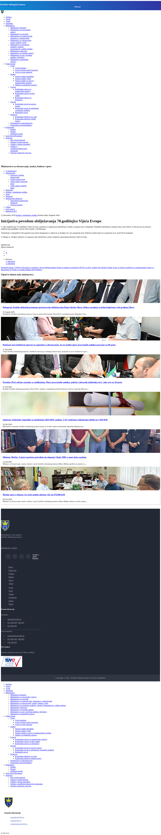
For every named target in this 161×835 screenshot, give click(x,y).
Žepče (11, 604)
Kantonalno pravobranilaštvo (21, 125)
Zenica (11, 601)
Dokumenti (10, 127)
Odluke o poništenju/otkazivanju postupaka (18, 148)
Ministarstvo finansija (18, 28)
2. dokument (10, 264)
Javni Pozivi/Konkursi (14, 136)
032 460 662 (12, 626)
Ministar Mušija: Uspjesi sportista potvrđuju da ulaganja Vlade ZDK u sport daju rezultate (45, 457)
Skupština (9, 24)
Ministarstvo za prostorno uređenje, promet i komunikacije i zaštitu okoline (21, 47)
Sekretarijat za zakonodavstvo (21, 123)
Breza (11, 567)
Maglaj (11, 577)
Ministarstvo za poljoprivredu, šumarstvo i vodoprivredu (21, 37)
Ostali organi (10, 64)
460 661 (21, 623)
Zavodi (13, 102)
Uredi (12, 66)
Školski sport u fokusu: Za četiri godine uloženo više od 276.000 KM (34, 494)
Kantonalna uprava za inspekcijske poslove (23, 90)
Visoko (11, 594)
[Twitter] (6, 253)
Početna (9, 17)
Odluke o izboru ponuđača (20, 144)
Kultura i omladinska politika (26, 215)
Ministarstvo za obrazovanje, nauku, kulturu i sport (21, 41)
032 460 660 (12, 623)
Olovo (11, 580)
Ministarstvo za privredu (19, 34)
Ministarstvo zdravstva (18, 51)
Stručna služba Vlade (23, 79)
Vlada (8, 21)
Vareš (11, 591)
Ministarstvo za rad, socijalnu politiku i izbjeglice (21, 56)
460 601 (21, 639)
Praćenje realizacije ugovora (20, 153)
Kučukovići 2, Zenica (9, 548)
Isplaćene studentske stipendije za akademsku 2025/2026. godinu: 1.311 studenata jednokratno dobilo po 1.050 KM (55, 420)
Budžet (13, 130)
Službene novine (16, 134)
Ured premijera (20, 68)
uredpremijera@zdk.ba (15, 636)
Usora (11, 588)
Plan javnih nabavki (17, 140)
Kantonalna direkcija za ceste (26, 117)
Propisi (13, 132)
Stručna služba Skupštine (24, 77)
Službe (12, 74)
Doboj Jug (12, 570)
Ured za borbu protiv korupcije (26, 70)
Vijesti (8, 19)
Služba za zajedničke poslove (26, 85)
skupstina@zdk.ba (14, 619)
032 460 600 (12, 639)
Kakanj (11, 574)
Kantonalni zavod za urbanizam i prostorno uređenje (27, 109)
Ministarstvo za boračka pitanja (21, 53)
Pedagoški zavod (21, 113)
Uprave (13, 87)
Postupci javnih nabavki (19, 142)
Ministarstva (10, 26)
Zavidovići (13, 598)
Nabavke (9, 138)
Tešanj (11, 584)
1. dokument (10, 261)
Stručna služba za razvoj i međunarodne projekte (24, 82)
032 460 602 (12, 642)
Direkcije (13, 115)
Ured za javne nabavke (23, 72)
